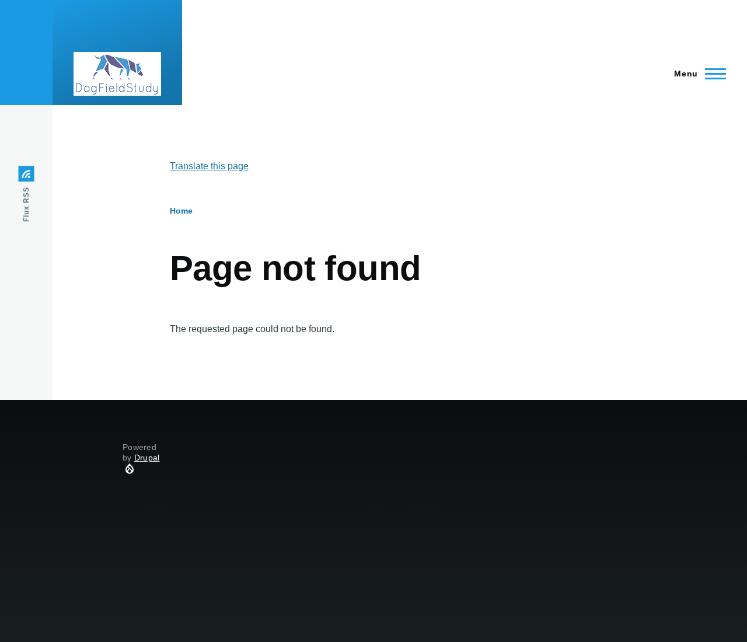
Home (181, 210)
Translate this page (209, 166)
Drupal (147, 457)
